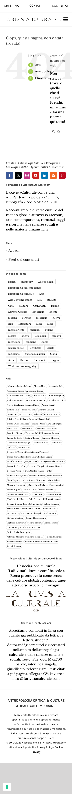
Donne (55, 305)
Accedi (13, 251)
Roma (44, 341)
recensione (14, 341)
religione (31, 341)
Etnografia (42, 78)
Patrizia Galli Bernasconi (32, 499)
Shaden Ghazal (50, 508)
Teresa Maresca (51, 523)
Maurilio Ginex (29, 490)
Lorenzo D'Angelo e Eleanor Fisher (44, 466)
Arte (38, 65)
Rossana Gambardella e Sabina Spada (24, 504)
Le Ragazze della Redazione (52, 461)
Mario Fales (53, 480)
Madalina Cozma (37, 476)
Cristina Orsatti (14, 419)
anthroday (27, 281)
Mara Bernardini (54, 476)
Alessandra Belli (56, 386)
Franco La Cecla (14, 438)
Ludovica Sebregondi (17, 476)
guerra (56, 317)
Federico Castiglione (46, 428)
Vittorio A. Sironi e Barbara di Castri (41, 541)
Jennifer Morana (14, 461)
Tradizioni (39, 360)
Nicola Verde (13, 499)
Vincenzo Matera (15, 541)
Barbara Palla (13, 410)
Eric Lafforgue (54, 424)
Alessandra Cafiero (15, 391)
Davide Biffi (44, 419)
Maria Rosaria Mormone (34, 480)
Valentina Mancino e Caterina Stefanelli (25, 537)
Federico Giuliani (15, 433)
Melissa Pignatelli (47, 490)
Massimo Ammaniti (16, 485)
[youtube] (35, 175)
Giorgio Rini (56, 442)
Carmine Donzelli (46, 410)
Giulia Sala (12, 447)
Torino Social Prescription (19, 532)
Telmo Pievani (35, 523)
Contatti (36, 5)
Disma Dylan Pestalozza (18, 424)
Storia (53, 354)
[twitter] (18, 175)
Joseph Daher (31, 461)
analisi (12, 281)
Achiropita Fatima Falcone (19, 386)
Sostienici (60, 5)
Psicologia (40, 335)
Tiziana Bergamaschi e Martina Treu (23, 527)
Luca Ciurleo (31, 471)
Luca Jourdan (45, 471)
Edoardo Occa (38, 424)
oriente (25, 335)
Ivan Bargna (46, 457)
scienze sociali (16, 347)
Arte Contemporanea (20, 299)
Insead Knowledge (15, 457)
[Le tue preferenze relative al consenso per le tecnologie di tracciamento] (7, 787)
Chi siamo (11, 5)
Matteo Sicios (56, 485)
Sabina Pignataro (51, 504)
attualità (51, 299)
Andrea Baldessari (15, 400)
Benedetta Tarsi (29, 410)
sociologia (14, 354)
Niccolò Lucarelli (53, 494)
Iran (10, 323)
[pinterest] (62, 175)
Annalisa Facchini (56, 400)
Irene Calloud (32, 457)
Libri (39, 323)
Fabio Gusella (13, 428)
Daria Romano (30, 419)
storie (11, 360)
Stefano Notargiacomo (36, 518)
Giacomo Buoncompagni (18, 442)
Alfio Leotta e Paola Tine (18, 395)
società (50, 347)
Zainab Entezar (14, 546)
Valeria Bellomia (53, 537)
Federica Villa (28, 428)
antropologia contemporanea (24, 287)
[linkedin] (44, 175)
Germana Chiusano (50, 438)
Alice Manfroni (39, 395)
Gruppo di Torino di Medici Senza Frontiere (27, 452)
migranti (35, 329)
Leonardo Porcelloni (16, 466)
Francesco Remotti (50, 433)
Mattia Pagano (13, 490)
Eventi (53, 311)
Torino (24, 360)
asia (39, 299)
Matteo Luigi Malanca (38, 485)
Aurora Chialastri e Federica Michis (23, 405)
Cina (11, 305)
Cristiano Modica (52, 414)
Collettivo (37, 414)
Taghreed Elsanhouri (16, 523)
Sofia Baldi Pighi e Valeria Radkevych (24, 513)
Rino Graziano (53, 499)
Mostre (12, 335)
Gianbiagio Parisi (40, 442)
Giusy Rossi (24, 447)
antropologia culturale (21, 293)
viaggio (54, 360)
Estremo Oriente (17, 311)
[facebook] (9, 175)
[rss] (53, 175)
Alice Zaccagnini (56, 395)
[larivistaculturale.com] (32, 19)
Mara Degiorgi (13, 480)
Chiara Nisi (25, 414)
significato (35, 347)
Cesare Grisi (12, 414)
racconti (56, 335)
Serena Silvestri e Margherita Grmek (23, 508)
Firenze (26, 317)
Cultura (23, 305)
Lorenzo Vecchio (15, 471)
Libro (50, 323)
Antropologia (44, 71)
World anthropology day (22, 366)
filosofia (12, 317)
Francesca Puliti (32, 433)
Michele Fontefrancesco (18, 494)
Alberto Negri (40, 386)
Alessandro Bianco (34, 391)
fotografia (41, 317)
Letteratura (24, 323)
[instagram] (27, 175)
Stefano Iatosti (50, 513)
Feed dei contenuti (23, 260)
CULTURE (39, 305)
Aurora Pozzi (48, 405)
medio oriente (16, 329)
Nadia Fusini (37, 494)
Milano (49, 329)
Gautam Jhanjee (31, 438)
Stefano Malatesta (35, 354)
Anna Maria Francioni (36, 400)
